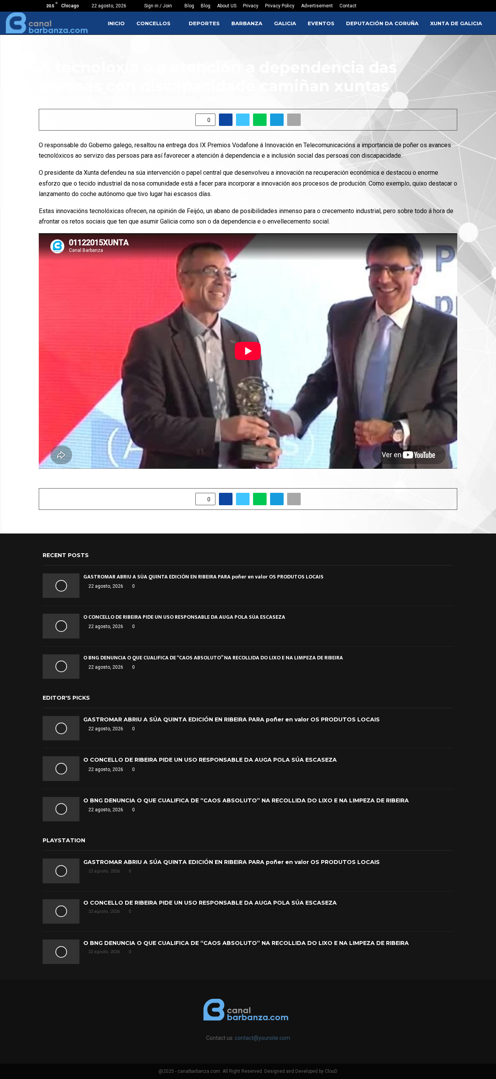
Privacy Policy (279, 6)
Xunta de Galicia (456, 23)
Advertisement (317, 6)
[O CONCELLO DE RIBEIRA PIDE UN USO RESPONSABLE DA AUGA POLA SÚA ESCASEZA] (61, 626)
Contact (347, 6)
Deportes (204, 23)
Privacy (250, 6)
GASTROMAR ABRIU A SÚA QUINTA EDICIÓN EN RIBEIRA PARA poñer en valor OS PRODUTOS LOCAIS (203, 576)
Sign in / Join (157, 6)
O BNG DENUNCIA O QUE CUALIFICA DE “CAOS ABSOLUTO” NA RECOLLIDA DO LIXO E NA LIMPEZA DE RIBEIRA (213, 657)
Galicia (285, 23)
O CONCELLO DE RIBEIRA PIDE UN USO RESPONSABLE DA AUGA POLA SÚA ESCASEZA (184, 617)
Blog (189, 6)
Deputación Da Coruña (382, 23)
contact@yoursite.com (262, 1038)
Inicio (116, 23)
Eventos (321, 23)
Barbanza (246, 23)
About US (226, 6)
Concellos (153, 23)
